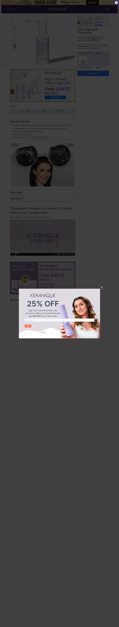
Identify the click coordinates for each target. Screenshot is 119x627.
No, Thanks (42, 332)
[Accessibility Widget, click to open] (116, 2)
